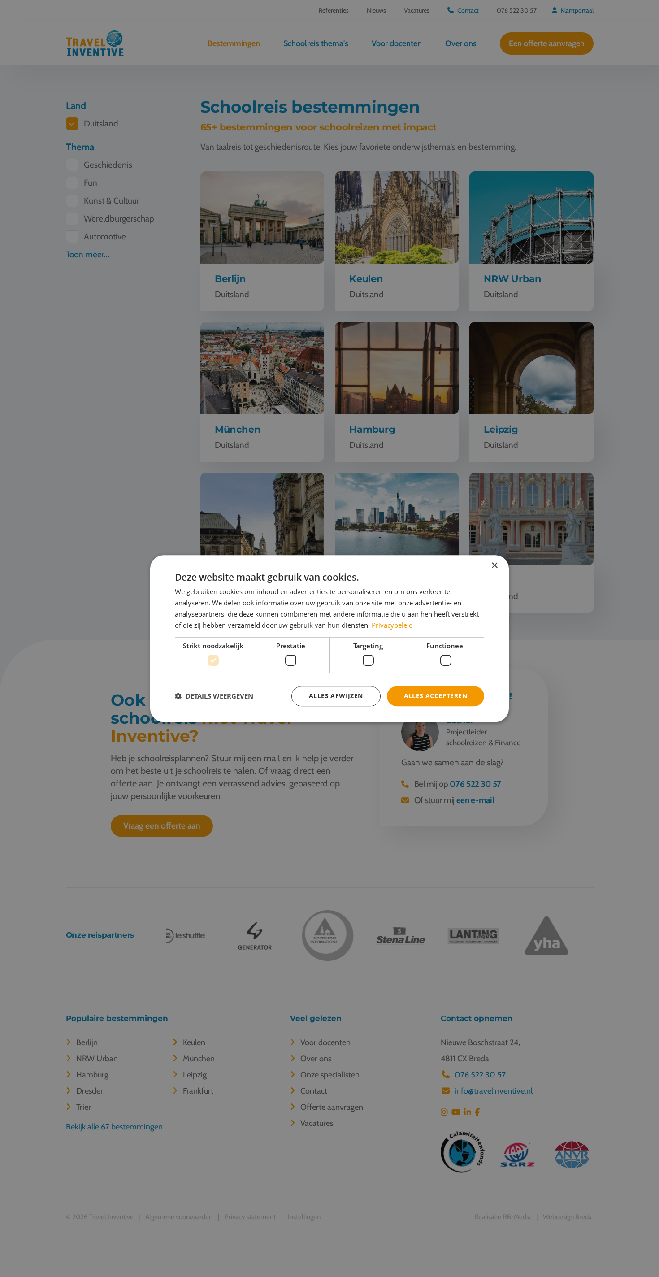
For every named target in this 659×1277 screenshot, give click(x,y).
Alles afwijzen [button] (336, 695)
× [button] (494, 565)
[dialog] (329, 638)
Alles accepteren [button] (435, 695)
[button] (214, 696)
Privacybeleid (392, 625)
